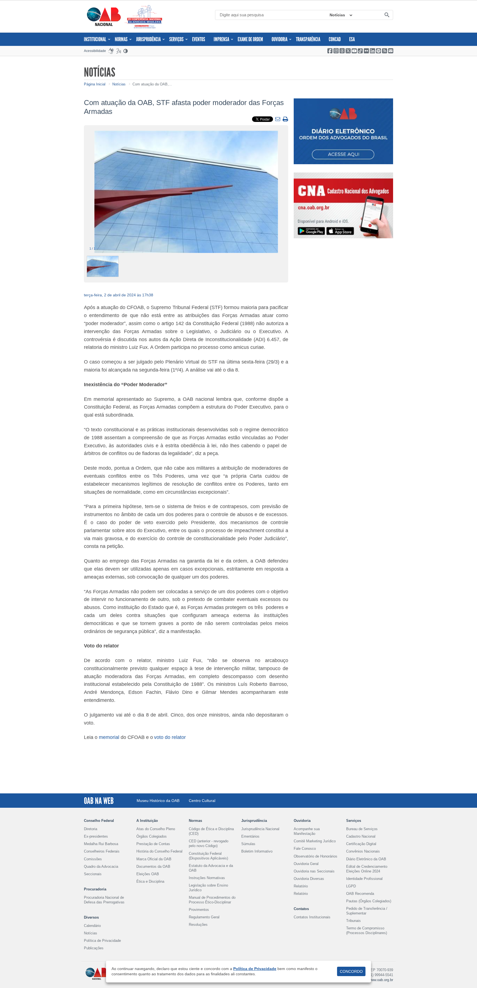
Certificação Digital (361, 844)
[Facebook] (329, 51)
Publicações (94, 948)
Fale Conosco (305, 848)
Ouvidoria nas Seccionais (314, 871)
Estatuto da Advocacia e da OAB (211, 868)
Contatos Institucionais (312, 917)
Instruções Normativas (207, 878)
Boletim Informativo (256, 851)
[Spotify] (378, 51)
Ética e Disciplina (150, 881)
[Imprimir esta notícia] (285, 119)
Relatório (301, 886)
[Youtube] (354, 51)
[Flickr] (366, 51)
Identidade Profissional (364, 879)
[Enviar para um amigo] (278, 119)
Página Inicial (94, 84)
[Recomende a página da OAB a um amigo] (390, 51)
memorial (109, 737)
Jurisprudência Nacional (260, 829)
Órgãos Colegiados (151, 836)
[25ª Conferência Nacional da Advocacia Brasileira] (145, 16)
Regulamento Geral (204, 917)
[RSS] (384, 51)
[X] (348, 51)
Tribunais (353, 921)
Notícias (337, 15)
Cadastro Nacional (360, 836)
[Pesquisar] (386, 15)
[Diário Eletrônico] (343, 131)
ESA (352, 39)
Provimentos (199, 910)
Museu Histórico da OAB (158, 800)
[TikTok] (360, 51)
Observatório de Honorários (315, 856)
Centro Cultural (202, 800)
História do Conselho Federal (159, 851)
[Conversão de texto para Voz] (118, 51)
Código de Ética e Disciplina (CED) (211, 831)
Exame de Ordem (250, 39)
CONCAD (335, 39)
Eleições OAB (147, 874)
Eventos (198, 39)
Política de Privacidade (102, 941)
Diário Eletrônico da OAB (366, 859)
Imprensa (221, 39)
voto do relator (170, 737)
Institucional (95, 39)
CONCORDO (351, 971)
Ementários (250, 836)
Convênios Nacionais (363, 851)
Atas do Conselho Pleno (155, 829)
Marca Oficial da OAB (153, 859)
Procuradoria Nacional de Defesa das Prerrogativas (104, 899)
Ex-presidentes (96, 836)
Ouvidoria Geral (306, 864)
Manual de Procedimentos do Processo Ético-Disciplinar (212, 899)
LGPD (351, 886)
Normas (121, 39)
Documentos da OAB (153, 866)
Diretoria (90, 829)
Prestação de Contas (153, 844)
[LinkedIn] (372, 51)
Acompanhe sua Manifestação (307, 831)
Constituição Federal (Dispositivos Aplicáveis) (208, 855)
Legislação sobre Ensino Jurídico (208, 887)
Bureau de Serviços (362, 829)
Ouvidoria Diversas (309, 879)
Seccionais (93, 874)
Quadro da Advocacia (101, 866)
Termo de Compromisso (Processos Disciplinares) (366, 930)
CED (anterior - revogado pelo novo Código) (208, 843)
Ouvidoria (279, 39)
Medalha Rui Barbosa (101, 844)
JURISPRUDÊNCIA (148, 39)
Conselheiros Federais (102, 851)
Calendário (92, 926)
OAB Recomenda (360, 894)
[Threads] (342, 51)
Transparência (308, 39)
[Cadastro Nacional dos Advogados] (343, 205)
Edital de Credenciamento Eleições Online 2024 (366, 868)
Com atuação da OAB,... (152, 84)
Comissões (93, 859)
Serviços (176, 39)
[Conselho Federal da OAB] (104, 16)
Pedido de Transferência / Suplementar (366, 910)
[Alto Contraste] (125, 51)
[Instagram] (335, 51)
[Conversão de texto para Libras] (111, 51)
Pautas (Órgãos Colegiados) (368, 901)
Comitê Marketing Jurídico (315, 841)
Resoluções (198, 924)
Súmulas (248, 844)
